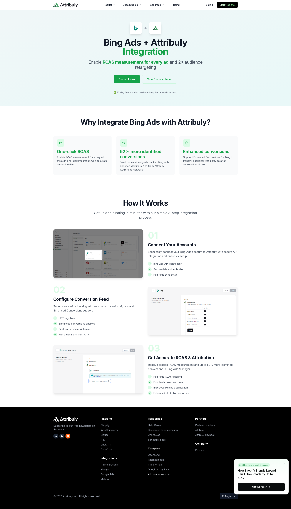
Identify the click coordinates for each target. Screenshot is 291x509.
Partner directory (205, 425)
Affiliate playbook (205, 434)
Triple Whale (155, 464)
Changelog (154, 434)
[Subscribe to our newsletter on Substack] (67, 436)
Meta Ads (106, 479)
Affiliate (199, 430)
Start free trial (227, 4)
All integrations (109, 464)
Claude (105, 434)
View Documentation (159, 79)
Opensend (154, 454)
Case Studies (130, 4)
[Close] (284, 463)
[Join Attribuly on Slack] (61, 436)
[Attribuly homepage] (65, 4)
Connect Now (127, 79)
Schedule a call (157, 439)
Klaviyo (105, 469)
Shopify (105, 425)
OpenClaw (106, 449)
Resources (155, 4)
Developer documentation (163, 430)
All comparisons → (159, 474)
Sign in (210, 4)
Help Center (155, 425)
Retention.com (156, 459)
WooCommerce (110, 430)
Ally (103, 439)
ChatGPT (106, 444)
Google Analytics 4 (159, 469)
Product (107, 4)
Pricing (176, 4)
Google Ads (107, 474)
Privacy (199, 450)
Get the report (259, 487)
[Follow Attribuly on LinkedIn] (55, 436)
